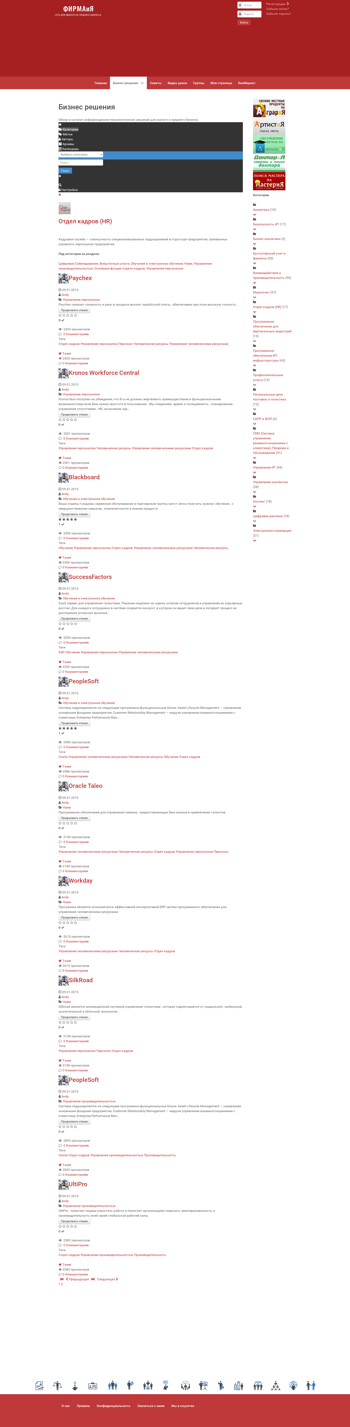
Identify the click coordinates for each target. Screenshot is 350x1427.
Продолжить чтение (74, 310)
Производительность (160, 1155)
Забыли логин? (277, 9)
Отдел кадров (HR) (85, 221)
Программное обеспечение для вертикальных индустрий (272, 326)
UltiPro (78, 1184)
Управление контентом (270, 482)
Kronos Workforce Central (104, 372)
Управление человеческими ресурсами (198, 344)
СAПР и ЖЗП (262, 419)
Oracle (63, 757)
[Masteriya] (269, 181)
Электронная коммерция (272, 531)
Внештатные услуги (114, 263)
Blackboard (84, 477)
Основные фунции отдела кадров (119, 268)
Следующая (106, 1279)
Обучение (66, 548)
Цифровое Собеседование (78, 263)
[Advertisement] (169, 38)
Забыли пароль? (278, 14)
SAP (62, 652)
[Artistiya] (269, 126)
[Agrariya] (269, 108)
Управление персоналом (164, 268)
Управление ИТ (264, 467)
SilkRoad (81, 980)
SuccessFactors (90, 576)
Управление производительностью (89, 1101)
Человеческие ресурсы (151, 344)
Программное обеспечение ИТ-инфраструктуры (266, 355)
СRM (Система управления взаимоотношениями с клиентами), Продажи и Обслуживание (271, 443)
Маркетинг (261, 292)
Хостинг (259, 501)
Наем (188, 263)
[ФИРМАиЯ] (77, 11)
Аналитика (261, 210)
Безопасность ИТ (266, 224)
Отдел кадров (69, 344)
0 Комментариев (75, 334)
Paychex (80, 277)
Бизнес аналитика (267, 239)
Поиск (65, 170)
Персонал (125, 344)
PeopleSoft (84, 681)
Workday (81, 880)
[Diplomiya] (269, 145)
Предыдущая (79, 1279)
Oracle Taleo (85, 785)
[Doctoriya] (269, 163)
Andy (65, 295)
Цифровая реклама (268, 516)
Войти (244, 22)
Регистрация (276, 4)
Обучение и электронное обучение (157, 263)
